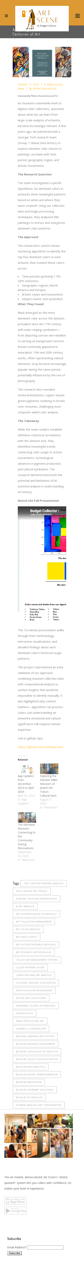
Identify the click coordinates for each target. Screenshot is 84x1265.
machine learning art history (35, 1036)
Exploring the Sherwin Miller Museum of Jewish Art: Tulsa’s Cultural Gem (49, 785)
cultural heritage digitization (36, 982)
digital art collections (31, 998)
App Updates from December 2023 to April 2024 (26, 783)
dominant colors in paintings (35, 1005)
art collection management (34, 921)
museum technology (29, 1097)
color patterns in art (30, 967)
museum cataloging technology (37, 1051)
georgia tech (24, 1013)
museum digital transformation (37, 1074)
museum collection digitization (37, 1059)
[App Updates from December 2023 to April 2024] (27, 769)
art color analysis (28, 929)
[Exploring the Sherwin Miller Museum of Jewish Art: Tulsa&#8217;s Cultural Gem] (49, 769)
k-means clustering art (31, 1028)
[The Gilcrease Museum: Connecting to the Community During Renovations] (27, 817)
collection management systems (37, 959)
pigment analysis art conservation (39, 1105)
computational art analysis (34, 975)
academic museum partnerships (36, 898)
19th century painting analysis (44, 883)
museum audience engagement (35, 1044)
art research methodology (34, 952)
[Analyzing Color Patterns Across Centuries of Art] (42, 62)
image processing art (30, 1021)
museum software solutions (35, 1089)
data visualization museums (34, 990)
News (21, 88)
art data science (26, 937)
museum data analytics (30, 1067)
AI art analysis (25, 906)
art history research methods (36, 944)
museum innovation (29, 1082)
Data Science (55, 84)
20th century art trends (31, 891)
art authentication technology (36, 914)
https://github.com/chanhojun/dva (40, 747)
